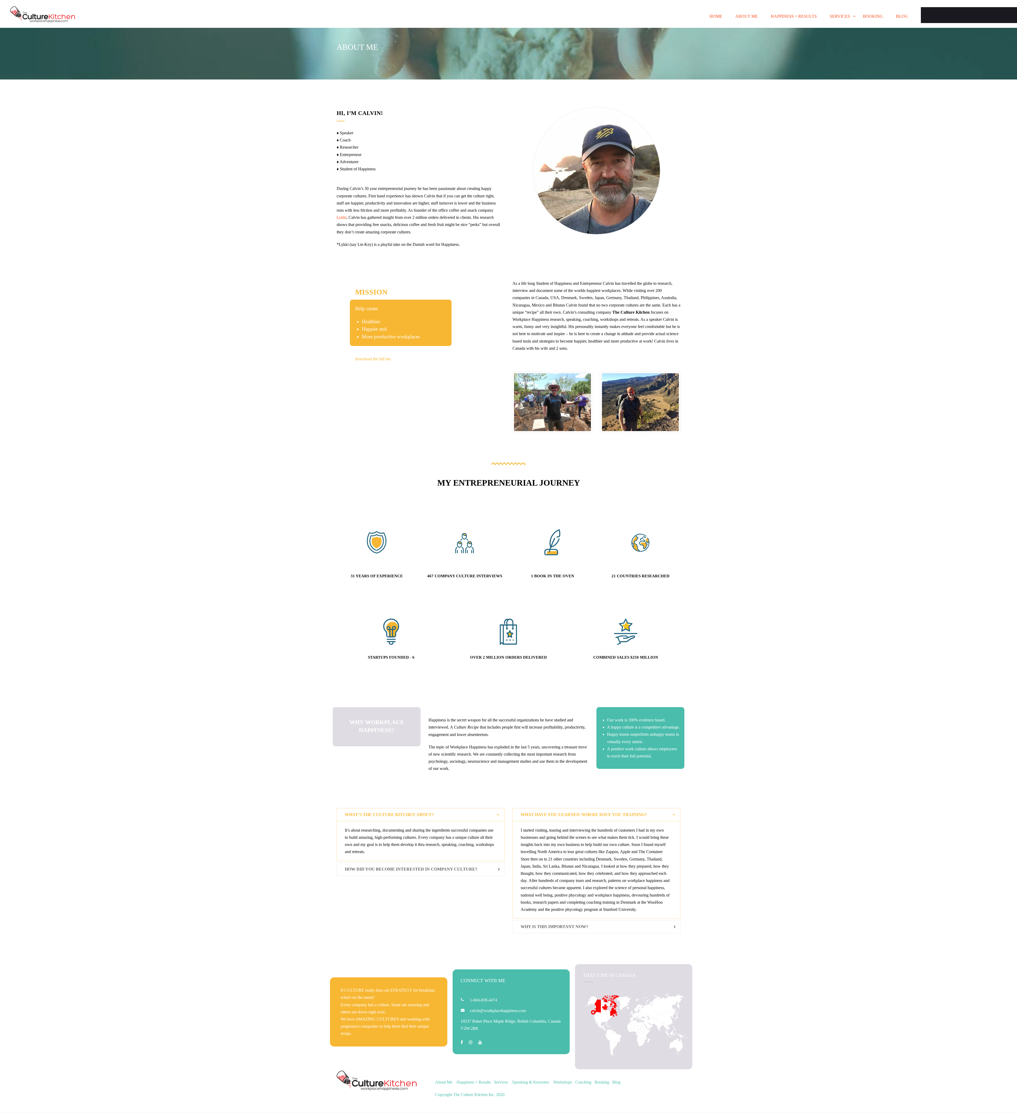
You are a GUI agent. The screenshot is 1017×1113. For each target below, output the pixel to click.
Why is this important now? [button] (554, 926)
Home (716, 16)
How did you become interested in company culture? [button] (411, 869)
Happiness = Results (794, 16)
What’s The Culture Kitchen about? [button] (389, 814)
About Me (746, 16)
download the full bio (373, 359)
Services (840, 16)
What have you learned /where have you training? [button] (584, 814)
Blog (902, 16)
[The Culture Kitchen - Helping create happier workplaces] (42, 15)
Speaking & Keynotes (530, 1082)
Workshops (562, 1082)
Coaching (583, 1082)
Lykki (341, 217)
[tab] (421, 814)
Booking (873, 16)
